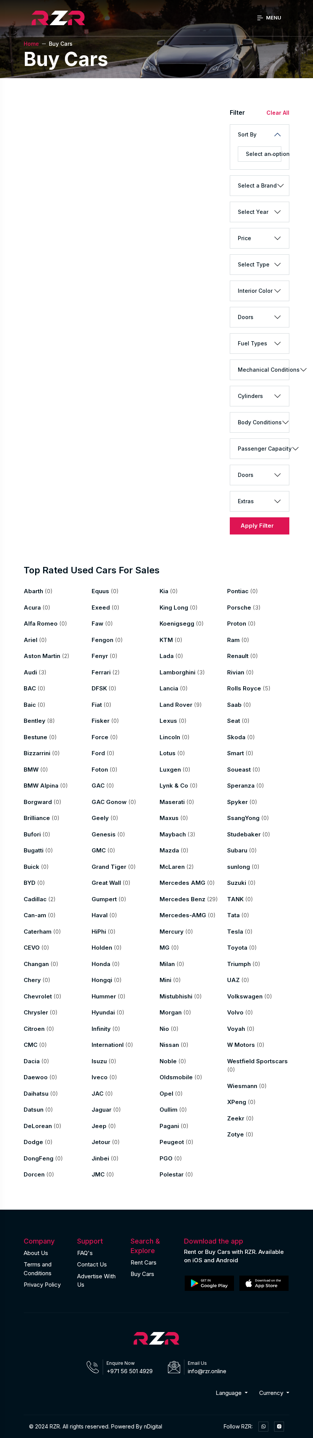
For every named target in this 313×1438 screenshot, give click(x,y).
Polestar (176, 1174)
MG (169, 947)
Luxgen (175, 769)
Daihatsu (41, 1093)
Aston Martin (46, 656)
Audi (35, 672)
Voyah (241, 1028)
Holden (107, 947)
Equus (105, 591)
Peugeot (177, 1142)
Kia (169, 591)
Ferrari (106, 672)
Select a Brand (257, 185)
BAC (34, 688)
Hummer (109, 996)
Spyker (242, 802)
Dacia (36, 1061)
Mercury (176, 931)
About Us (36, 1253)
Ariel (35, 640)
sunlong (243, 866)
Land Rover (181, 704)
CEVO (36, 947)
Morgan (175, 1012)
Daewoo (40, 1077)
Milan (172, 964)
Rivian (240, 672)
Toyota (242, 947)
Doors (245, 317)
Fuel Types (252, 343)
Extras (246, 501)
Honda (106, 964)
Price (244, 238)
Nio (169, 1028)
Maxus (174, 818)
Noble (173, 1061)
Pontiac (242, 591)
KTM (171, 640)
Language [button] (229, 1393)
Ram (238, 640)
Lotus (172, 753)
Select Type (253, 264)
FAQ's (85, 1253)
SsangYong (248, 818)
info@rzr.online (207, 1371)
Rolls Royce (249, 688)
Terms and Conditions (38, 1269)
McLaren (177, 866)
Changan (41, 964)
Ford (103, 753)
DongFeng (43, 1158)
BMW (36, 769)
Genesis (108, 834)
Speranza (245, 785)
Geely (105, 818)
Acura (37, 607)
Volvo (240, 1012)
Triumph (243, 964)
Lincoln (175, 737)
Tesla (240, 931)
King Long (179, 607)
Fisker (105, 720)
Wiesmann (247, 1086)
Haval (104, 915)
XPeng (241, 1102)
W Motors (246, 1044)
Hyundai (108, 1012)
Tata (238, 915)
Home (31, 43)
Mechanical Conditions (263, 369)
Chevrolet (42, 996)
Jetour (106, 1142)
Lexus (173, 720)
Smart (240, 753)
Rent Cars (143, 1262)
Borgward (42, 802)
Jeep (104, 1126)
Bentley (39, 720)
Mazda (174, 850)
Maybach (177, 834)
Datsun (38, 1109)
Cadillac (40, 899)
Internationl (112, 1044)
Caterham (42, 931)
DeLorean (42, 1126)
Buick (36, 866)
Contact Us (92, 1264)
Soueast (243, 769)
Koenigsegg (182, 623)
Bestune (40, 737)
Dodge (38, 1142)
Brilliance (42, 818)
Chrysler (41, 1012)
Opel (171, 1093)
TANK (240, 899)
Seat (238, 720)
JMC (103, 1174)
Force (105, 737)
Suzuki (241, 882)
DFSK (104, 688)
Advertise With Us (96, 1281)
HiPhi (104, 931)
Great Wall (111, 882)
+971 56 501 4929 (129, 1371)
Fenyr (105, 656)
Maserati (177, 802)
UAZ (238, 980)
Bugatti (38, 850)
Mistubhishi (181, 996)
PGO (171, 1158)
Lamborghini (182, 672)
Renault (242, 656)
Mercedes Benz (189, 899)
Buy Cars (142, 1274)
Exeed (105, 607)
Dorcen (39, 1174)
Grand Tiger (114, 866)
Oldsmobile (181, 1077)
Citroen (39, 1028)
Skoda (241, 737)
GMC (103, 850)
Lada (171, 656)
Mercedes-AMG (188, 915)
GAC (103, 785)
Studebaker (248, 834)
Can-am (40, 915)
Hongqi (107, 980)
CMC (35, 1044)
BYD (34, 882)
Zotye (240, 1134)
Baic (34, 704)
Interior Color (255, 290)
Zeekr (240, 1118)
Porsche (244, 607)
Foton (105, 769)
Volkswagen (249, 996)
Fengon (107, 640)
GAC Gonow (114, 802)
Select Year (253, 212)
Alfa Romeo (45, 623)
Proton (241, 623)
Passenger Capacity (263, 448)
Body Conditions (260, 422)
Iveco (104, 1077)
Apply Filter (257, 525)
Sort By (247, 134)
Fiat (101, 704)
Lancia (174, 688)
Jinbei (105, 1158)
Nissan (174, 1044)
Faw (102, 623)
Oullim (173, 1109)
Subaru (242, 850)
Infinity (106, 1028)
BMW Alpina (46, 785)
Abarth (38, 591)
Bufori (37, 834)
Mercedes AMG (187, 882)
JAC (102, 1093)
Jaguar (106, 1109)
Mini (170, 980)
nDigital (153, 1426)
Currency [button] (272, 1393)
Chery (37, 980)
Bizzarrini (42, 753)
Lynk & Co (179, 785)
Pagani (174, 1126)
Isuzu (104, 1061)
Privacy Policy (42, 1284)
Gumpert (109, 899)
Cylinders (250, 396)
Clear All (277, 112)
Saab (239, 704)
